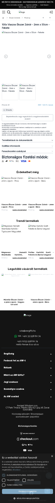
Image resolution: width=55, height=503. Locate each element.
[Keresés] (9, 12)
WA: (29, 336)
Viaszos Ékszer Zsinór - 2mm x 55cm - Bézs (41, 301)
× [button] (52, 456)
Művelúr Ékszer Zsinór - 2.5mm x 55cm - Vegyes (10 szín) (14, 302)
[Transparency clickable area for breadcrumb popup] (17, 17)
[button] (27, 498)
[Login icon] (51, 12)
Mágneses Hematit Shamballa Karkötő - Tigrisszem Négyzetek (14, 254)
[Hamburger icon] (3, 12)
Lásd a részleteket (20, 210)
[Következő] (50, 17)
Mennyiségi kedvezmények (27, 7)
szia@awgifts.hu (27, 330)
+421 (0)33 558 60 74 (27, 341)
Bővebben (16, 470)
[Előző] (43, 17)
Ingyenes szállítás (31, 5)
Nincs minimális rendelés (15, 5)
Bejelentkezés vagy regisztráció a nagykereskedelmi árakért (27, 118)
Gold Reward (44, 5)
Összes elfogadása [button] (28, 491)
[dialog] (27, 478)
